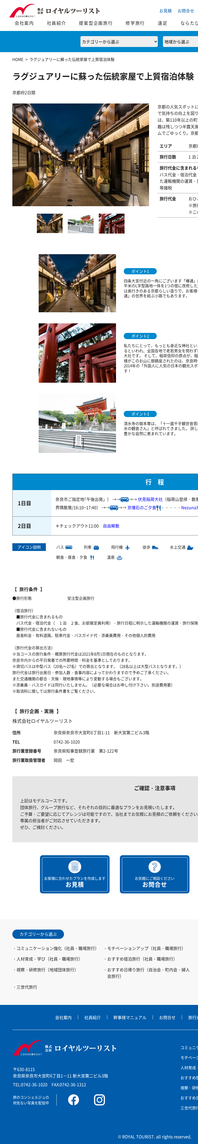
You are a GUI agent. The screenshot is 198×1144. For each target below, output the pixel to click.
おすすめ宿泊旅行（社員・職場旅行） (142, 959)
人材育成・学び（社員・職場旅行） (49, 959)
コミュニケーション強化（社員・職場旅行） (57, 948)
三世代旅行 (26, 987)
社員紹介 (56, 23)
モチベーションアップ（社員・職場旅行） (146, 948)
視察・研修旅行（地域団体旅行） (47, 969)
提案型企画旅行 (96, 23)
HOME (17, 59)
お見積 (165, 10)
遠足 (162, 23)
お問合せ (186, 10)
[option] (80, 154)
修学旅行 (135, 23)
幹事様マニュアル (129, 1017)
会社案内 (24, 23)
